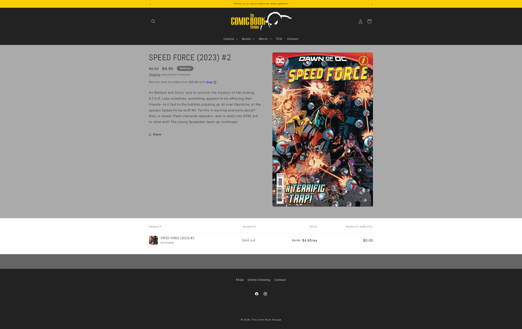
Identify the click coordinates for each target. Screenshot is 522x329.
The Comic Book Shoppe (266, 319)
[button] (153, 21)
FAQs (240, 279)
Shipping (154, 74)
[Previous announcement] (150, 4)
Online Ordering (259, 279)
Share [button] (157, 134)
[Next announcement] (371, 4)
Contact (280, 279)
